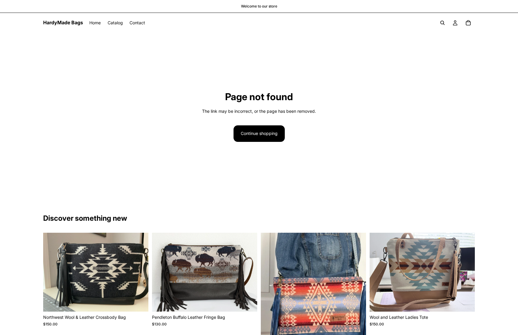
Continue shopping (259, 133)
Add (470, 302)
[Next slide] (139, 272)
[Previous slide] (52, 272)
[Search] (442, 22)
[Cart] (468, 22)
